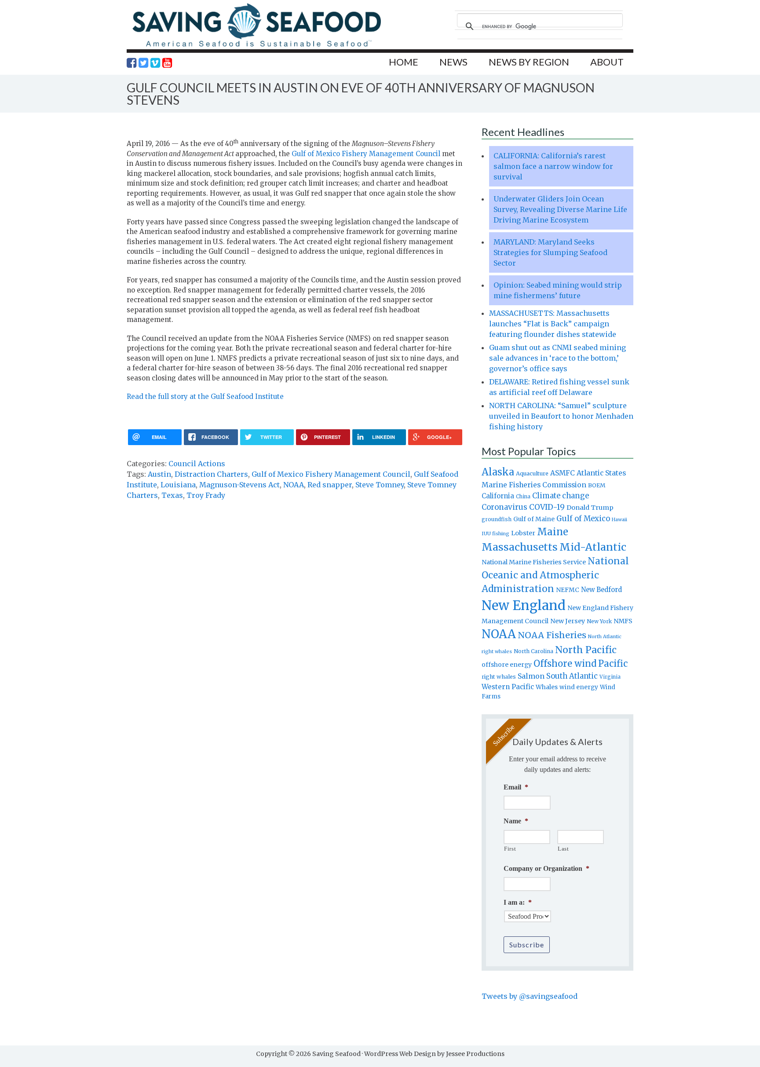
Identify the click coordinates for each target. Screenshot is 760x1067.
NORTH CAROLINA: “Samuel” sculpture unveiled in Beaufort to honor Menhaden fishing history (561, 416)
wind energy (578, 687)
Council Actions (196, 463)
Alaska (498, 472)
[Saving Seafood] (256, 46)
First (510, 848)
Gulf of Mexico (583, 518)
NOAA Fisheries (552, 635)
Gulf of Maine (534, 519)
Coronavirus (504, 507)
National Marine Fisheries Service (534, 562)
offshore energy (507, 665)
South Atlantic (572, 676)
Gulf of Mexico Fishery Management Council (366, 154)
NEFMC (567, 590)
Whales (547, 687)
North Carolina (533, 651)
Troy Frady (205, 495)
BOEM (597, 485)
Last (563, 848)
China (523, 496)
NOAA (293, 484)
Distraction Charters (211, 474)
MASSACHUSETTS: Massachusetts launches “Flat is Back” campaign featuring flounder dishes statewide (552, 324)
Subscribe (526, 944)
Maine (552, 532)
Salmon (531, 676)
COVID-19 (547, 507)
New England (524, 605)
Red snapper (329, 484)
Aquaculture (532, 473)
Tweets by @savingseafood (529, 996)
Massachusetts (520, 547)
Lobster (523, 533)
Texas (172, 495)
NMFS (623, 621)
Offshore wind (564, 663)
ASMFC (562, 473)
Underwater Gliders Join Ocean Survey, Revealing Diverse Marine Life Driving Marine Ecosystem (560, 209)
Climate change (560, 496)
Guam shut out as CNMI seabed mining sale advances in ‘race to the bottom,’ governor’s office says (557, 358)
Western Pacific (508, 687)
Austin (159, 474)
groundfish (497, 519)
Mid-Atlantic (592, 547)
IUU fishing (495, 533)
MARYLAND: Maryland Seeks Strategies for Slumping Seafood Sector (550, 252)
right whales (499, 676)
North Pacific (586, 650)
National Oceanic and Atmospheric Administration (555, 574)
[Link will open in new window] (131, 63)
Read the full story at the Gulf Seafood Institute (205, 396)
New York (599, 621)
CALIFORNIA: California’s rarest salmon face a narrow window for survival (553, 166)
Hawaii (619, 520)
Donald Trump (590, 508)
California (498, 496)
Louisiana (178, 484)
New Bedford (601, 589)
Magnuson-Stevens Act (239, 484)
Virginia (610, 677)
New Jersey (567, 621)
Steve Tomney (379, 484)
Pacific (613, 663)
